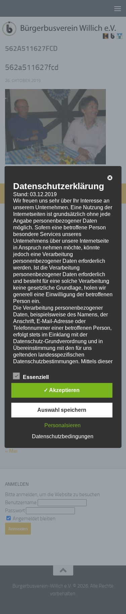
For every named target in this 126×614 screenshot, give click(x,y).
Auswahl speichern (61, 410)
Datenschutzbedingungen (62, 436)
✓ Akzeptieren (62, 390)
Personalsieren (62, 425)
